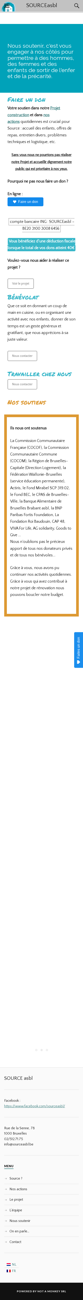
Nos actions (18, 1189)
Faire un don (28, 202)
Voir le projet (20, 283)
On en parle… (19, 1231)
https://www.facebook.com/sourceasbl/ (34, 1106)
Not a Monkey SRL (51, 1291)
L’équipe (16, 1210)
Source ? (16, 1178)
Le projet (16, 1200)
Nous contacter (22, 356)
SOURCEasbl (41, 5)
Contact (15, 1242)
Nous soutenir (20, 1221)
